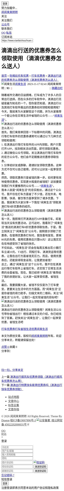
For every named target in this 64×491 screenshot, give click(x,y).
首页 (4, 75)
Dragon (5, 420)
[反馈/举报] (18, 346)
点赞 (5, 346)
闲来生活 (20, 84)
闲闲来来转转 (9, 12)
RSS (3, 434)
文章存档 (13, 409)
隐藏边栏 (57, 88)
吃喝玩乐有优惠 (19, 75)
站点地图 (13, 397)
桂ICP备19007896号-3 (23, 420)
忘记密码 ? (7, 475)
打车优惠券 (38, 75)
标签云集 (13, 405)
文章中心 (13, 401)
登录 (5, 3)
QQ (3, 430)
